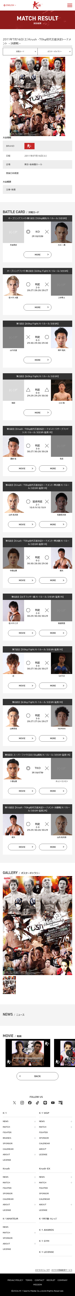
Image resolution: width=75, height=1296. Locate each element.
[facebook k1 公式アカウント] (30, 1103)
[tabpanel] (28, 1053)
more (37, 254)
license (7, 1160)
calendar (8, 1149)
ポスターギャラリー (54, 51)
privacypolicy (15, 1280)
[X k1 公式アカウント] (14, 1103)
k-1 (48, 1219)
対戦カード (20, 51)
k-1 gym (44, 1241)
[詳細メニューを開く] (70, 5)
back (37, 1076)
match (6, 1127)
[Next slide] (69, 1053)
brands (7, 1138)
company (63, 1280)
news (5, 1121)
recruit (51, 1280)
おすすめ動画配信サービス (61, 1270)
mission (37, 1284)
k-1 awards (46, 1230)
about (6, 1154)
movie (22, 468)
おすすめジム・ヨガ (42, 1270)
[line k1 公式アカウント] (45, 1103)
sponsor (8, 1143)
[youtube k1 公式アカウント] (53, 1103)
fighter (7, 1132)
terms (28, 1280)
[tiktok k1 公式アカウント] (37, 1103)
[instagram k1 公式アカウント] (22, 1103)
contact (39, 1280)
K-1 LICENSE (46, 1252)
